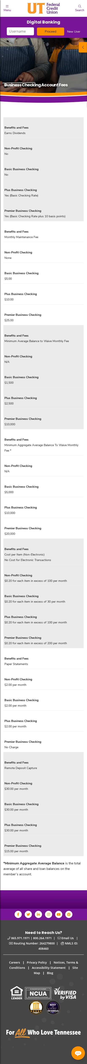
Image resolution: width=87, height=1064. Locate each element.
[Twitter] (28, 914)
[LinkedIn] (38, 914)
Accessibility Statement (49, 968)
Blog (50, 973)
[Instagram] (48, 914)
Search (79, 10)
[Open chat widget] (78, 1053)
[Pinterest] (68, 914)
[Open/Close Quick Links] (83, 47)
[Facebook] (18, 914)
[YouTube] (58, 914)
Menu (7, 10)
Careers (14, 962)
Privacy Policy (37, 962)
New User (73, 31)
